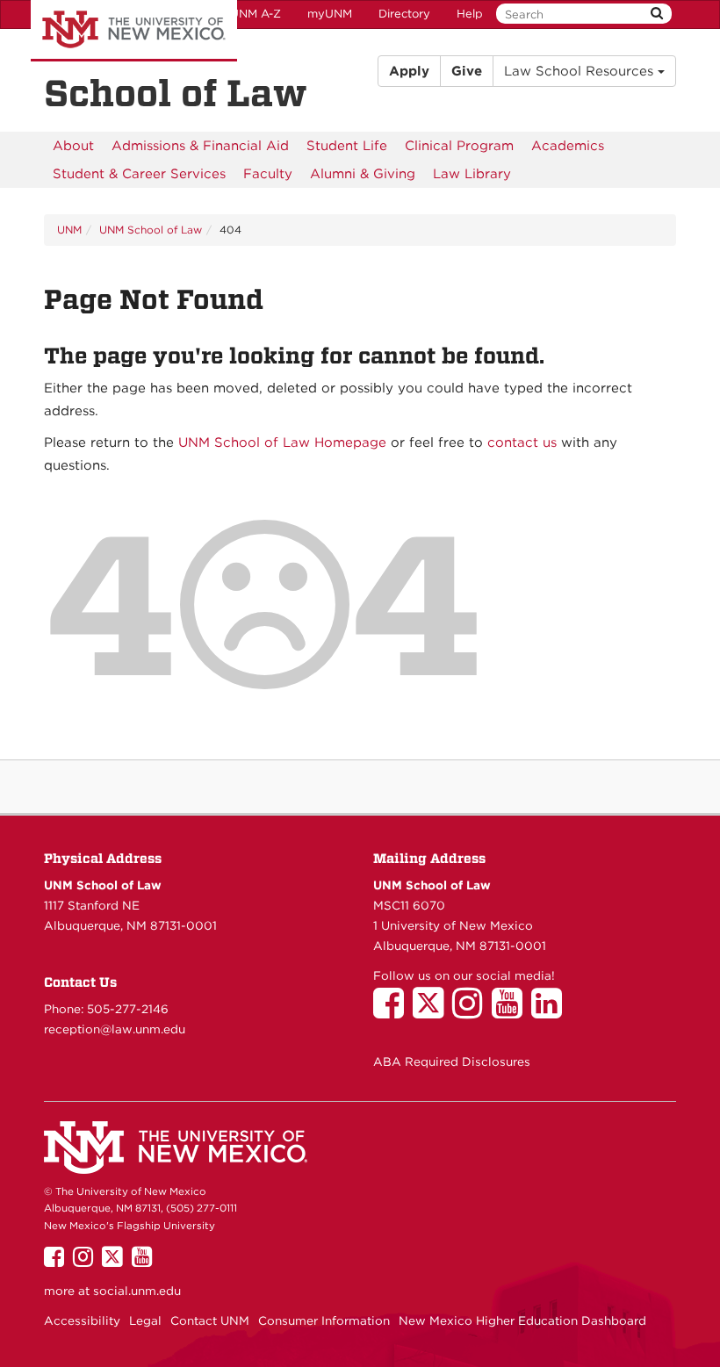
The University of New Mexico (134, 30)
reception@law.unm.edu (114, 1029)
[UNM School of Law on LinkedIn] (551, 1011)
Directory (404, 13)
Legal (145, 1320)
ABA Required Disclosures (451, 1061)
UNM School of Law (150, 229)
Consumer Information (324, 1320)
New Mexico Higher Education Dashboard (522, 1320)
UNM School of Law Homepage (282, 442)
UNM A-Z (255, 13)
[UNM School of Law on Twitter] (432, 1011)
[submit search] (657, 14)
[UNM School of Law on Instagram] (472, 1011)
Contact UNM (209, 1320)
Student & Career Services (139, 174)
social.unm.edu (137, 1291)
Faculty (267, 174)
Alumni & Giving (362, 174)
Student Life (346, 146)
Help (470, 13)
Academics (567, 146)
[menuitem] (73, 146)
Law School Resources (581, 71)
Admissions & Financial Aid (200, 146)
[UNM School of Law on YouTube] (511, 1011)
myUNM (329, 13)
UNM (69, 229)
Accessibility (82, 1320)
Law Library (472, 174)
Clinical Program (459, 146)
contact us (522, 442)
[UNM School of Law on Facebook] (393, 1011)
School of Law (175, 93)
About (73, 146)
